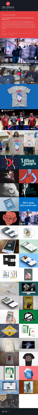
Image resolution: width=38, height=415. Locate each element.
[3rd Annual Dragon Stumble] (9, 331)
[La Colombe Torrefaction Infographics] (9, 401)
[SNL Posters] (9, 373)
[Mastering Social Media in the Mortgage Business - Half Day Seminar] (9, 204)
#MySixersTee (27, 21)
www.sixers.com (4, 34)
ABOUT (3, 10)
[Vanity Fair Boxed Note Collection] (28, 275)
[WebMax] (28, 204)
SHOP (10, 10)
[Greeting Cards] (28, 373)
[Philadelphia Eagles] (28, 289)
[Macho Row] (9, 176)
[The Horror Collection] (9, 246)
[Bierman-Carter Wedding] (9, 289)
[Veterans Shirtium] (9, 190)
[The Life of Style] (28, 387)
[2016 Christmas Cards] (28, 331)
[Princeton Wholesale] (9, 162)
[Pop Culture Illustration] (9, 218)
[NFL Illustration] (28, 190)
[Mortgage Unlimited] (28, 246)
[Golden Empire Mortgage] (28, 261)
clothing (11, 34)
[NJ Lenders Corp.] (9, 232)
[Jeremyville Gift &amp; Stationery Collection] (9, 275)
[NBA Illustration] (28, 176)
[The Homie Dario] (28, 218)
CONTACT (13, 10)
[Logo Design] (28, 317)
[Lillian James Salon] (28, 162)
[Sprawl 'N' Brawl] (28, 359)
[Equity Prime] (9, 303)
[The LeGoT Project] (28, 303)
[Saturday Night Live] (28, 232)
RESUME (6, 10)
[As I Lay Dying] (9, 359)
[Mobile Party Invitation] (9, 317)
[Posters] (9, 345)
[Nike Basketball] (28, 345)
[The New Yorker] (9, 261)
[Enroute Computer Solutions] (9, 387)
